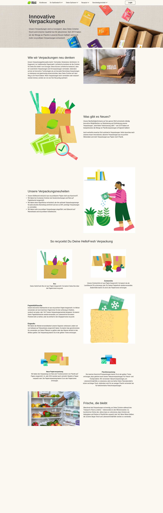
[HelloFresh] (32, 2)
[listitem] (55, 267)
